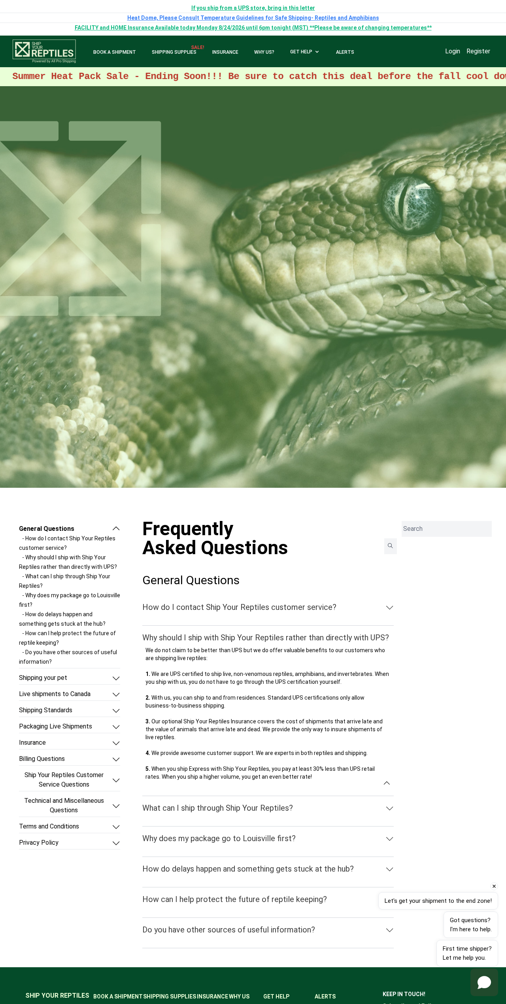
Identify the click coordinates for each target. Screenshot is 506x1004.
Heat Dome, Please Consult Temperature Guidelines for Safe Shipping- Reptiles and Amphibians (253, 18)
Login (452, 51)
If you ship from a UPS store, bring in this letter (253, 8)
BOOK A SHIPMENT (114, 52)
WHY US (239, 996)
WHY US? (264, 52)
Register (478, 51)
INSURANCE (225, 52)
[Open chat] (484, 982)
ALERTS (345, 52)
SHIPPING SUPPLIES (174, 52)
